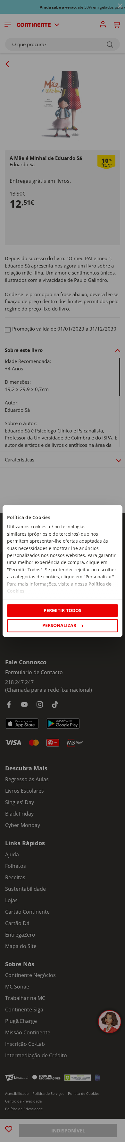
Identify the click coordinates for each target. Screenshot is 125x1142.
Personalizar (59, 625)
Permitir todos (62, 610)
